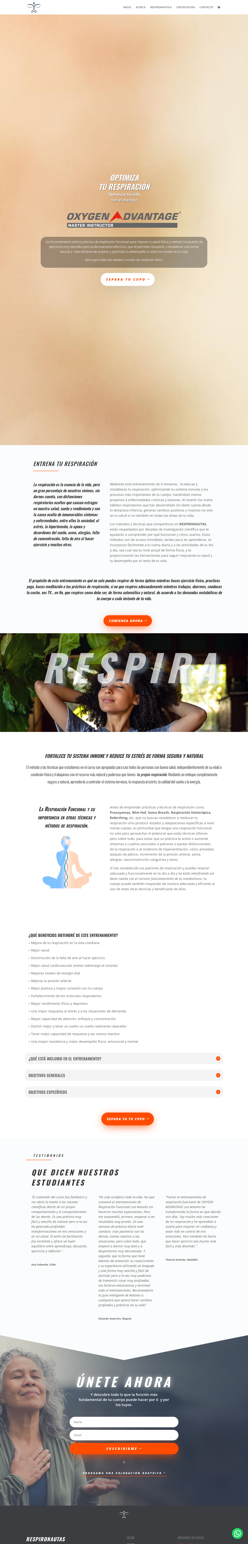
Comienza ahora (126, 621)
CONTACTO (206, 7)
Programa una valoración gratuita (122, 1473)
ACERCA (140, 7)
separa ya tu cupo (126, 1119)
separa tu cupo (126, 279)
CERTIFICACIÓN (185, 7)
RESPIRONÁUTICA (161, 7)
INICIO (127, 7)
